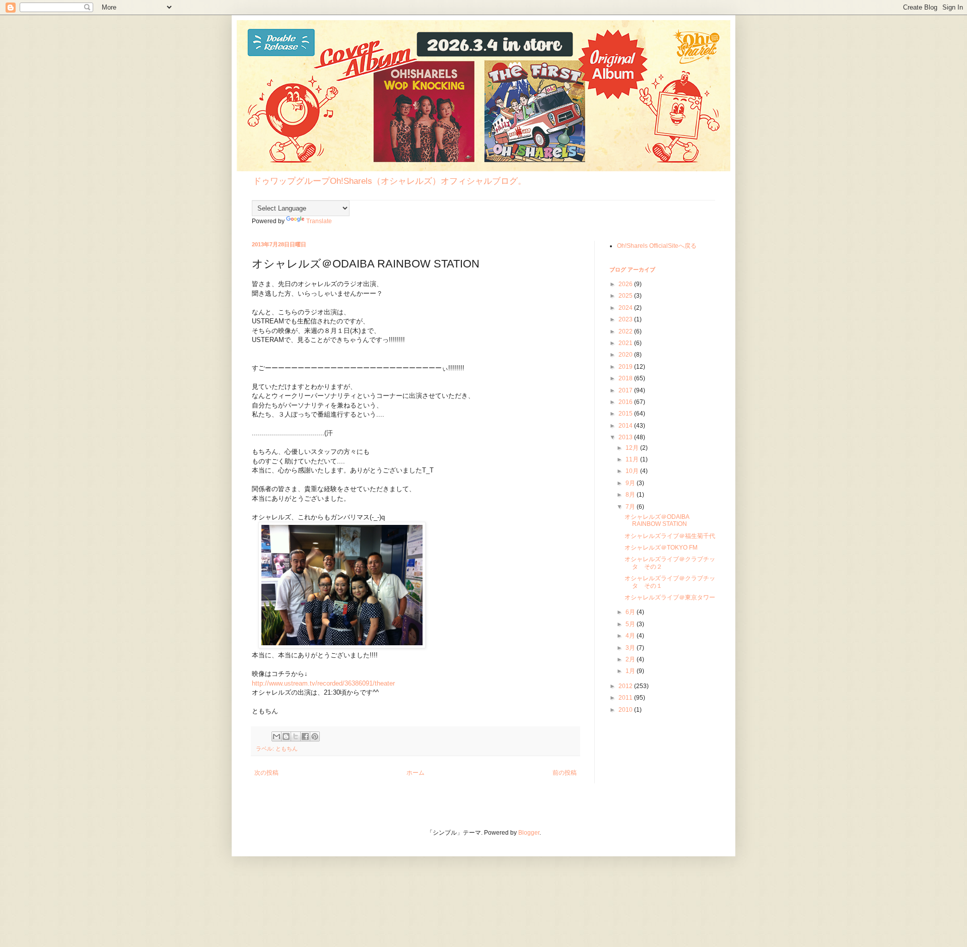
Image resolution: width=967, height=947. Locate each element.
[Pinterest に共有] (315, 736)
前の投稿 (564, 772)
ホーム (415, 772)
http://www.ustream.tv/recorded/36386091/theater (323, 683)
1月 (631, 670)
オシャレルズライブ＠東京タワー (670, 597)
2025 (626, 295)
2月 (631, 659)
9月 (631, 483)
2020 (626, 354)
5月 (631, 624)
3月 (631, 647)
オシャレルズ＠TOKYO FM (661, 547)
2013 (626, 437)
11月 (633, 459)
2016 (626, 401)
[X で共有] (296, 736)
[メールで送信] (276, 736)
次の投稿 (266, 772)
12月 (633, 447)
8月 (631, 494)
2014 (626, 425)
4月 (631, 635)
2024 (626, 307)
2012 (626, 686)
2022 (626, 331)
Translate (319, 221)
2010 (626, 709)
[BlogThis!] (286, 736)
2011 (626, 697)
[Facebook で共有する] (305, 736)
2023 (626, 319)
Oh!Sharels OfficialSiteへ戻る (657, 245)
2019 (626, 366)
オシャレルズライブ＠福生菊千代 (670, 535)
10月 (633, 471)
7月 (631, 506)
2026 (626, 284)
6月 (631, 612)
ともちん (286, 749)
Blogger (528, 832)
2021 (626, 343)
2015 (626, 413)
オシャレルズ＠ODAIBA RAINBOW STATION (657, 520)
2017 (626, 390)
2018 (626, 378)
